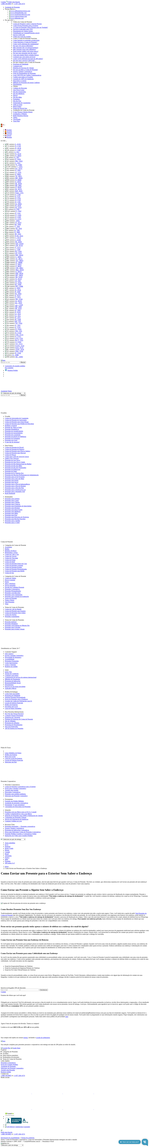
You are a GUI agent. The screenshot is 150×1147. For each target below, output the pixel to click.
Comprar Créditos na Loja (13, 821)
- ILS (16, 152)
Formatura (16, 99)
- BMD (18, 180)
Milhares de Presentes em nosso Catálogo (26, 82)
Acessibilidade (9, 659)
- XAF (19, 346)
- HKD (18, 156)
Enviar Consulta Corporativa (14, 655)
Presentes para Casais (12, 500)
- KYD (19, 245)
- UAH (18, 333)
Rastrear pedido (6, 1072)
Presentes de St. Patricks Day (14, 473)
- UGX (19, 335)
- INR (17, 227)
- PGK (18, 290)
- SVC (18, 318)
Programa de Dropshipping (13, 725)
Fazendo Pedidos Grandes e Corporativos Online (20, 834)
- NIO (18, 281)
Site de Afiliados (10, 721)
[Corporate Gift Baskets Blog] (16, 1093)
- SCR (18, 308)
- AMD (19, 165)
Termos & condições (27, 1138)
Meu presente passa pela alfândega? (24, 49)
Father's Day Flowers (12, 458)
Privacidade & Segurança (13, 657)
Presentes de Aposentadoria (14, 433)
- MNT (19, 264)
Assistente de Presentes (12, 7)
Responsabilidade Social (13, 683)
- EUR (18, 144)
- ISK (17, 230)
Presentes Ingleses (11, 622)
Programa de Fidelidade (20, 64)
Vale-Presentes (9, 602)
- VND (18, 342)
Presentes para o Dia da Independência (17, 484)
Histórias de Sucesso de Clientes (23, 68)
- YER (19, 351)
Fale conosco (9, 654)
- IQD (19, 228)
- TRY (18, 325)
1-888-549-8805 (6, 4)
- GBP (18, 150)
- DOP (18, 206)
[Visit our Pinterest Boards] (16, 1109)
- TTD (17, 327)
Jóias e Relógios (10, 583)
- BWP (18, 187)
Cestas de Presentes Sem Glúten (15, 613)
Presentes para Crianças (12, 504)
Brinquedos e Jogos (11, 552)
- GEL (18, 213)
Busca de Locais (10, 756)
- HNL (17, 221)
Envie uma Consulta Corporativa (15, 788)
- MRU (19, 268)
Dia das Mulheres (18, 93)
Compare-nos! (17, 66)
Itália (6, 859)
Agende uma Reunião (8, 1070)
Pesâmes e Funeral (11, 425)
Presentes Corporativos (12, 589)
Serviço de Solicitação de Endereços (16, 819)
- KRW (18, 242)
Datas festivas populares (10, 1055)
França (7, 857)
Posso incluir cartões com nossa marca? (25, 51)
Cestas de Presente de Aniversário (16, 420)
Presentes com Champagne (13, 595)
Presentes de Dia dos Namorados (15, 467)
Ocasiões (5, 1053)
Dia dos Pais (17, 101)
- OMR (19, 286)
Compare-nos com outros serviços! (24, 57)
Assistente (4, 391)
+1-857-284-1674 (19, 4)
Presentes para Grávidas (12, 627)
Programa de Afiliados (12, 723)
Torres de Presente (11, 598)
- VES (19, 340)
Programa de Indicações (12, 681)
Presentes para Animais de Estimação (17, 596)
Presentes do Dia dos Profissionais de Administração (22, 475)
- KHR (18, 240)
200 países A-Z (10, 863)
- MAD (19, 255)
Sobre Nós (8, 672)
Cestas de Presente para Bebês (14, 571)
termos (25, 1037)
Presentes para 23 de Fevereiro (15, 477)
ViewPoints (17, 119)
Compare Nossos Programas (14, 715)
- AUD (18, 154)
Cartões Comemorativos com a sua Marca (18, 814)
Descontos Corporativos (12, 792)
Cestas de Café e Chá (12, 554)
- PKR (18, 294)
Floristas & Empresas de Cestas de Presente (19, 719)
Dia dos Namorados (19, 92)
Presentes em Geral (11, 440)
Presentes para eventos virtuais (14, 629)
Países (10, 391)
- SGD (18, 312)
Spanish (9, 132)
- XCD (19, 348)
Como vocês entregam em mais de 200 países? (28, 59)
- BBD (18, 174)
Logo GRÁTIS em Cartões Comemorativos (27, 75)
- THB (18, 320)
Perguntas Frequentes (12, 661)
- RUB (18, 148)
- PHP (17, 292)
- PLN (17, 295)
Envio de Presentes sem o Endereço (16, 699)
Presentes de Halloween (12, 469)
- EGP (18, 207)
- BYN (18, 189)
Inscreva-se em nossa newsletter (15, 686)
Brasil (7, 854)
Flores (7, 582)
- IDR (18, 224)
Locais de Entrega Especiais (14, 703)
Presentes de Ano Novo (12, 460)
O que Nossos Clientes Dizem (22, 112)
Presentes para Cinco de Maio (14, 479)
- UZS (19, 338)
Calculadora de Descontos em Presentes (18, 806)
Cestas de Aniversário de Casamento (16, 418)
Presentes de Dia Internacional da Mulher (18, 464)
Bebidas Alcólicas (10, 551)
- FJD (16, 209)
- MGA (19, 259)
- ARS (18, 170)
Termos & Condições (12, 674)
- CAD (18, 146)
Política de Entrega (11, 755)
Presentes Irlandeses (11, 624)
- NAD (18, 277)
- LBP (17, 249)
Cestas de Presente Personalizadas (16, 569)
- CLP (17, 196)
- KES (19, 236)
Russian (9, 137)
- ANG (20, 167)
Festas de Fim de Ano (20, 108)
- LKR (18, 251)
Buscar (23, 362)
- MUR (20, 270)
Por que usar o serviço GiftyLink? (24, 60)
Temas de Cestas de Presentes (12, 1059)
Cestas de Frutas (10, 560)
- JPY (16, 157)
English (9, 130)
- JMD (17, 232)
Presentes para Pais (11, 515)
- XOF (19, 349)
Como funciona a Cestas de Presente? (25, 42)
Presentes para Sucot (11, 482)
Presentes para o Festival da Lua (15, 490)
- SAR (19, 305)
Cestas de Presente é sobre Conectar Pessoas (27, 24)
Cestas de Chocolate (11, 558)
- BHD (19, 178)
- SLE (18, 314)
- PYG (18, 297)
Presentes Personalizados (13, 591)
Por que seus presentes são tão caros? (25, 53)
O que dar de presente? (12, 442)
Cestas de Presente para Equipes (15, 611)
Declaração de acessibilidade (10, 1138)
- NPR (18, 284)
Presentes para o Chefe (12, 522)
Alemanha (8, 856)
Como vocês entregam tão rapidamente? (26, 44)
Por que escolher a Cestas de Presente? (25, 70)
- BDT (18, 176)
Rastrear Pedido (13, 370)
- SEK (18, 310)
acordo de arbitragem (43, 1037)
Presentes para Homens (12, 508)
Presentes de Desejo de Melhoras (15, 436)
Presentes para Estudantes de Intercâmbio (18, 506)
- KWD (19, 244)
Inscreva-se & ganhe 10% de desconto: (13, 988)
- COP (18, 200)
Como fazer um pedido (12, 694)
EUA (6, 845)
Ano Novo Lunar (18, 90)
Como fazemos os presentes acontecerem (26, 40)
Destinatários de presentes (11, 1057)
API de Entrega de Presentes (14, 728)
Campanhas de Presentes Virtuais (15, 817)
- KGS (18, 238)
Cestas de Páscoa (10, 455)
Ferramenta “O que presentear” (15, 805)
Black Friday (17, 106)
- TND (18, 323)
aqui (66, 1016)
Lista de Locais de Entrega (13, 758)
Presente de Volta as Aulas (13, 427)
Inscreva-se (43, 990)
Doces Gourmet (10, 580)
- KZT (18, 248)
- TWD (18, 329)
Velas (6, 604)
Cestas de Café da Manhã (13, 609)
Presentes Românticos (12, 429)
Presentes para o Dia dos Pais (14, 488)
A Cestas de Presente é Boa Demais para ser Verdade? (30, 27)
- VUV (19, 344)
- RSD (18, 303)
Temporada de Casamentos (21, 103)
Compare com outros (11, 675)
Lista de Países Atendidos (13, 708)
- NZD (18, 159)
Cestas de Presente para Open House (17, 422)
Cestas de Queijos (10, 615)
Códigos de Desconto (20, 88)
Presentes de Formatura (12, 438)
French (9, 135)
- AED (19, 161)
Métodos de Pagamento (12, 679)
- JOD (18, 234)
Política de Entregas (11, 705)
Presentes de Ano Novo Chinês (15, 462)
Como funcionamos (11, 663)
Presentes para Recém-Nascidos (15, 519)
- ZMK (16, 355)
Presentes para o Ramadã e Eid (15, 491)
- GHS (18, 215)
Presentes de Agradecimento (14, 431)
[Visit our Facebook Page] (109, 1093)
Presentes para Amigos (12, 499)
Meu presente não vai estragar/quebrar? (25, 48)
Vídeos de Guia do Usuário (22, 36)
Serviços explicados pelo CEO (23, 29)
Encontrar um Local (11, 706)
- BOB (18, 184)
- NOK (18, 283)
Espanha (7, 861)
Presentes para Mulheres (13, 511)
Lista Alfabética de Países (13, 753)
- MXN (19, 272)
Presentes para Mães (11, 513)
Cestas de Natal (10, 562)
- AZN (18, 172)
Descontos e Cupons (19, 81)
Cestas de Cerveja (10, 556)
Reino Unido (9, 848)
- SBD (18, 307)
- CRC (18, 202)
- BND (18, 182)
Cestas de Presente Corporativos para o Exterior (20, 786)
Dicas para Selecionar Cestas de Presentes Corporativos (23, 832)
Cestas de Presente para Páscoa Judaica (17, 451)
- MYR (19, 273)
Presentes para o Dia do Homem (15, 486)
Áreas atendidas (10, 843)
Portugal (7, 846)
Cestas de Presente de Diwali (14, 447)
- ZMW (19, 357)
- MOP (18, 266)
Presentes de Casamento (12, 435)
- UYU (18, 336)
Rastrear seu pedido (11, 666)
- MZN (19, 275)
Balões (7, 549)
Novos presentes (10, 585)
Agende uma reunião (11, 790)
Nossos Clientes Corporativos (22, 71)
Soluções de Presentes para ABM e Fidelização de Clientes (24, 815)
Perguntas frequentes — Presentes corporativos (20, 826)
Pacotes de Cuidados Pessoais (14, 587)
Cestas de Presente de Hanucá (14, 449)
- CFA (19, 193)
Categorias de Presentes (10, 1052)
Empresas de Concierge (12, 717)
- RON (18, 301)
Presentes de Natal (11, 471)
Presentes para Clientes (12, 502)
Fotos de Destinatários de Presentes (24, 73)
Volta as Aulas (17, 104)
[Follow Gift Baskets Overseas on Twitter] (78, 1093)
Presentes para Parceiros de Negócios (17, 517)
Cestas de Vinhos (10, 578)
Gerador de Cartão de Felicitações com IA (18, 701)
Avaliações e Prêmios (20, 114)
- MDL (19, 257)
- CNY (18, 198)
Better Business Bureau (20, 116)
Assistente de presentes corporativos (16, 803)
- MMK (19, 262)
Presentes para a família (12, 521)
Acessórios (8, 547)
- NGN (18, 279)
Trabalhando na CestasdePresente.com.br (26, 33)
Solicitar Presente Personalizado (15, 697)
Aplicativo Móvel (10, 688)
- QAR (19, 299)
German (9, 133)
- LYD (18, 253)
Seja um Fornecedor (11, 726)
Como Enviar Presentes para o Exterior (25, 25)
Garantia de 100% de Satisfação (23, 79)
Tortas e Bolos (9, 600)
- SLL (18, 316)
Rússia (7, 850)
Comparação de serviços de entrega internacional (20, 677)
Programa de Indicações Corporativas (17, 830)
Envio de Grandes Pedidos (9, 1064)
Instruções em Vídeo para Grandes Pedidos (19, 835)
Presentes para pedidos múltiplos (15, 794)
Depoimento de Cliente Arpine (23, 31)
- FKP (18, 211)
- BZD (18, 191)
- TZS (18, 331)
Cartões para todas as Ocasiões (23, 77)
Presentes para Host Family (13, 510)
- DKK (18, 204)
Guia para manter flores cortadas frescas (26, 55)
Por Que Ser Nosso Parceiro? (14, 714)
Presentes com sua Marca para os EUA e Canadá (20, 812)
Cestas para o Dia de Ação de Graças (17, 456)
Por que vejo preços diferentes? (23, 46)
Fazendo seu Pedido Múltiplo (14, 801)
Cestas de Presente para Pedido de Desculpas (19, 424)
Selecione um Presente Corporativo (16, 796)
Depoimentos (17, 84)
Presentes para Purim (11, 480)
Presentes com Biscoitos (12, 593)
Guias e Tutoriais (10, 665)
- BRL (18, 185)
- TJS (18, 321)
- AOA (18, 168)
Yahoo (15, 117)
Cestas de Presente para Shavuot (15, 453)
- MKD (19, 261)
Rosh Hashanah (10, 493)
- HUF (18, 223)
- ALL (18, 163)
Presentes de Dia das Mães (13, 466)
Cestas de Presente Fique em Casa (16, 563)
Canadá (7, 852)
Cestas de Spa (9, 573)
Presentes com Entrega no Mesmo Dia (17, 625)
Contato (3, 992)
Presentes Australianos (12, 616)
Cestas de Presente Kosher (13, 567)
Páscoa (15, 95)
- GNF (18, 217)
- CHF (18, 195)
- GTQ (18, 219)
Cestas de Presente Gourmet (14, 565)
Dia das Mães (17, 97)
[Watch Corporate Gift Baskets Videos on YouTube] (47, 1093)
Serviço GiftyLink (19, 35)
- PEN (17, 288)
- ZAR (18, 353)
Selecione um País (11, 762)
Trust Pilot (16, 121)
